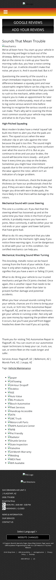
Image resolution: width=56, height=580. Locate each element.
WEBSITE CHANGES (28, 537)
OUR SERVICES (8, 518)
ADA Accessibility (24, 552)
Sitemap (32, 554)
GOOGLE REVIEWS (28, 22)
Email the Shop (8, 501)
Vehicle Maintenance (19, 368)
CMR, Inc (30, 545)
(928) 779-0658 (8, 497)
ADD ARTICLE (25, 559)
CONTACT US (7, 522)
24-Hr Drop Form (9, 552)
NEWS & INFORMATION (12, 514)
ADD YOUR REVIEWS (28, 29)
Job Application (39, 552)
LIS (34, 559)
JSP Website (39, 545)
